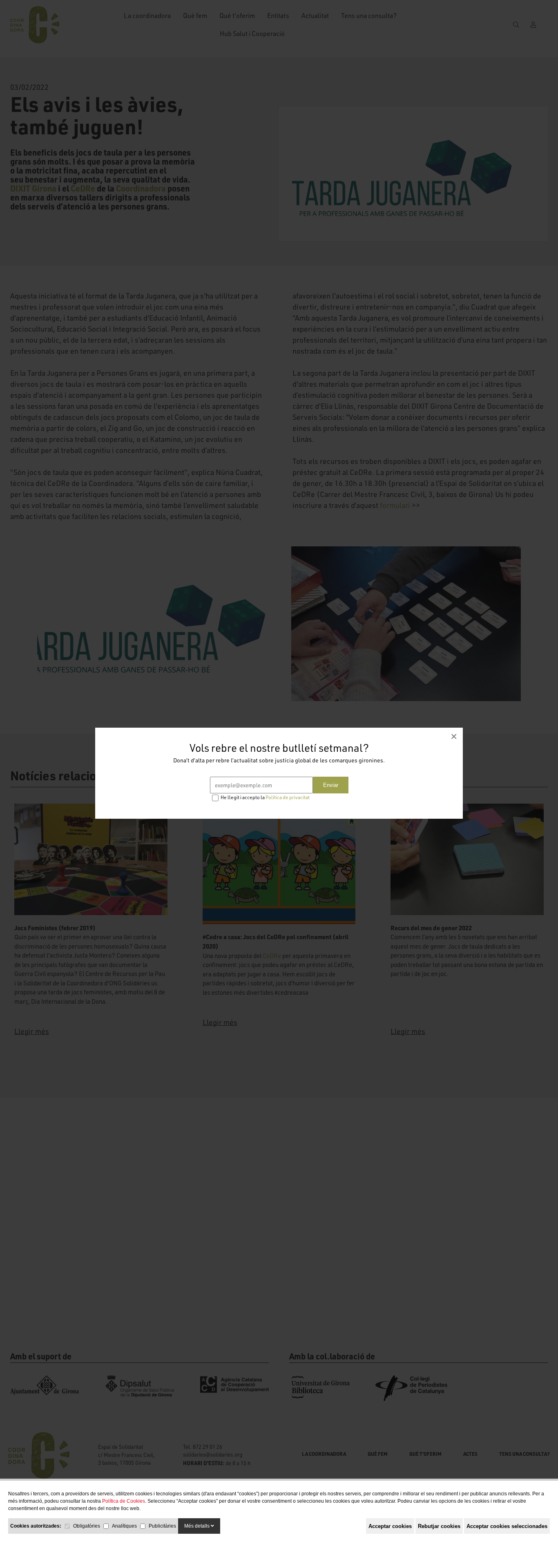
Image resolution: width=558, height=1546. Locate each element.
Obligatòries (86, 1526)
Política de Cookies (123, 1501)
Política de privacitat (288, 797)
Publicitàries (162, 1526)
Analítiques (124, 1526)
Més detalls (197, 1526)
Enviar (330, 785)
